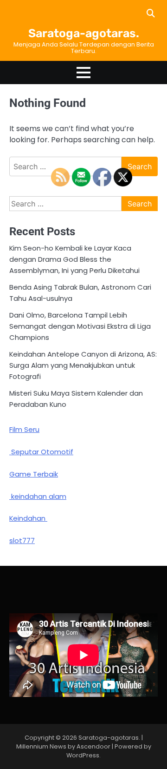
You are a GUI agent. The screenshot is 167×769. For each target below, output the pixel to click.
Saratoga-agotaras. (83, 33)
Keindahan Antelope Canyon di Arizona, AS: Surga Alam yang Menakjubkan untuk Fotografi (83, 365)
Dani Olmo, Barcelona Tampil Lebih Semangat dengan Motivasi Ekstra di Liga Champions (80, 326)
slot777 (22, 540)
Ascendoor (93, 746)
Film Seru (24, 429)
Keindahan (28, 518)
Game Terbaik (33, 474)
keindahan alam (37, 496)
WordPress (82, 755)
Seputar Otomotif (41, 452)
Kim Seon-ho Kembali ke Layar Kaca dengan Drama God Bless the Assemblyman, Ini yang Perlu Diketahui (74, 259)
